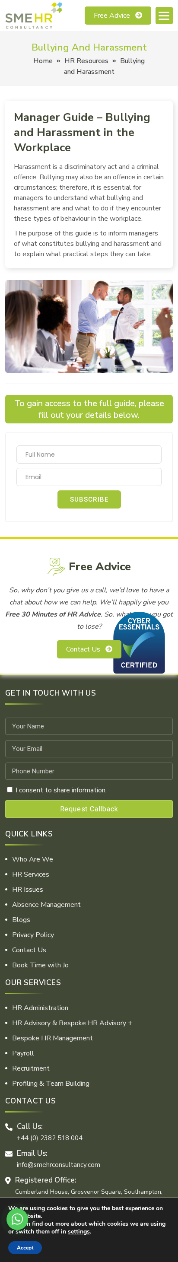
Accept (25, 1247)
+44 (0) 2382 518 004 (50, 1138)
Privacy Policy (33, 935)
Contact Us (83, 649)
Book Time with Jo (40, 965)
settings (79, 1232)
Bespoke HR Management (52, 1038)
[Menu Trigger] (164, 15)
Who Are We (32, 859)
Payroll (23, 1053)
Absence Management (46, 904)
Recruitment (31, 1068)
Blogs (21, 920)
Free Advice (112, 15)
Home (43, 61)
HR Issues (27, 889)
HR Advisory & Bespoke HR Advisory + (72, 1023)
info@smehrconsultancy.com (58, 1164)
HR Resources (86, 61)
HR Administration (40, 1008)
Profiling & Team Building (50, 1083)
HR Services (30, 874)
